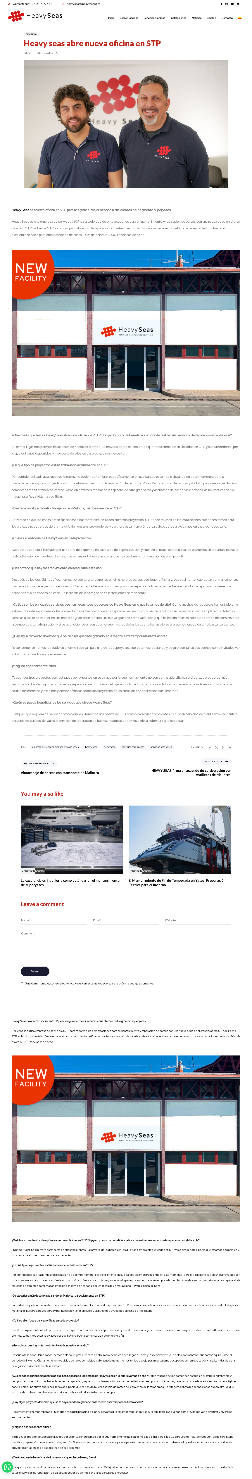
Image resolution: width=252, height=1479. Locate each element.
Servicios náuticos (154, 18)
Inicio (111, 18)
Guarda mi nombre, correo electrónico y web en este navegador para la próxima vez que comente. (89, 983)
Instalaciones (178, 18)
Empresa (31, 34)
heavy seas (91, 747)
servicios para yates (161, 747)
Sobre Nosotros (129, 18)
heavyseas (109, 747)
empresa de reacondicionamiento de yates (55, 747)
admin (27, 53)
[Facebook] (209, 747)
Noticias (196, 18)
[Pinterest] (223, 747)
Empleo (211, 18)
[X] (216, 747)
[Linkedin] (229, 747)
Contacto (227, 18)
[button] (7, 1467)
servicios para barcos (133, 747)
